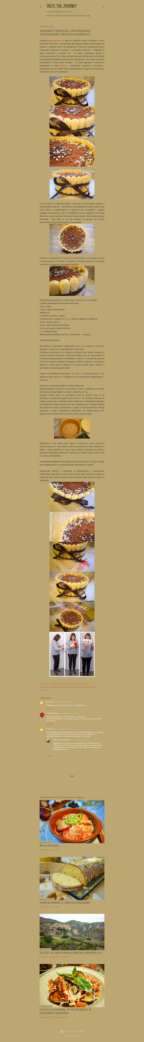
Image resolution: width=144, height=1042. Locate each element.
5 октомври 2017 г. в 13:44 (62, 729)
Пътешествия (71, 16)
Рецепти (59, 16)
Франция (93, 687)
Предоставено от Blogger (74, 1031)
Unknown (50, 702)
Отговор (49, 708)
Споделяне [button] (44, 684)
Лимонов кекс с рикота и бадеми (65, 902)
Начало (50, 16)
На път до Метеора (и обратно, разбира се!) (71, 952)
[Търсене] (103, 6)
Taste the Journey (61, 6)
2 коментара (54, 907)
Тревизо (86, 687)
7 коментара (54, 850)
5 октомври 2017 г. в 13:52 (80, 740)
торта (80, 687)
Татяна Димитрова (61, 740)
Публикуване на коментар (59, 957)
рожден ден (63, 687)
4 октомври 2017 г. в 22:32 (64, 702)
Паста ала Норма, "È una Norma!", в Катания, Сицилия (65, 1011)
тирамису (57, 40)
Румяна (49, 729)
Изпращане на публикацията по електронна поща (69, 684)
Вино (81, 16)
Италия (55, 687)
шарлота (63, 65)
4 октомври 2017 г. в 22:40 (69, 713)
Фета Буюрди (49, 845)
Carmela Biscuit (52, 713)
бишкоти (65, 319)
